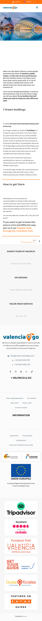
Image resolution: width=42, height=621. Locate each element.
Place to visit (27, 403)
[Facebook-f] (10, 371)
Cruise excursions (21, 407)
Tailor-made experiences (14, 398)
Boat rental (14, 403)
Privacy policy (27, 435)
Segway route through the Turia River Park (18, 229)
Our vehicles (31, 398)
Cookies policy (21, 440)
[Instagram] (15, 371)
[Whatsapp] (26, 371)
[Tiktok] (32, 371)
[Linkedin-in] (21, 371)
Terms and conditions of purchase (21, 445)
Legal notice (14, 435)
